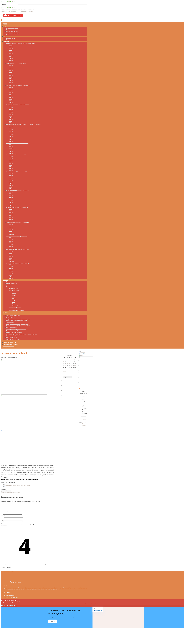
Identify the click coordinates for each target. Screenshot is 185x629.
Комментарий (4, 512)
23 (75, 365)
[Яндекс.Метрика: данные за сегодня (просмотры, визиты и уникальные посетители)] (15, 582)
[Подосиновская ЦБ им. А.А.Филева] (8, 1)
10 (63, 363)
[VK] (12, 1)
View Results (83, 419)
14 (71, 363)
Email (2, 518)
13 (69, 363)
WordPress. (97, 603)
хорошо (84, 404)
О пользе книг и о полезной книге (10, 492)
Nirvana (92, 603)
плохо (85, 413)
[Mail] (15, 1)
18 (65, 365)
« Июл (64, 371)
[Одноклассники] (8, 487)
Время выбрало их (6, 491)
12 (67, 363)
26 (67, 367)
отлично (84, 401)
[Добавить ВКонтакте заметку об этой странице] (17, 485)
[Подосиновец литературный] (4, 1)
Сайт (2, 521)
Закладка (3, 489)
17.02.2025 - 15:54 (6, 357)
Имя (2, 515)
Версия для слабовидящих (14, 15)
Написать (52, 621)
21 (71, 365)
